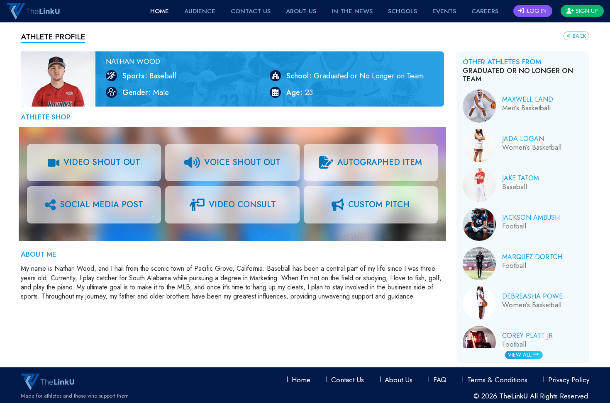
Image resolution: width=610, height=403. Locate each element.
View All (520, 355)
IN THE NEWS (352, 11)
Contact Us (251, 11)
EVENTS (444, 11)
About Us (301, 11)
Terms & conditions (497, 380)
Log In (536, 11)
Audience (199, 11)
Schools (402, 11)
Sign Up (586, 11)
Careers (484, 11)
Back (578, 36)
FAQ (440, 380)
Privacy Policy (568, 380)
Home (159, 11)
